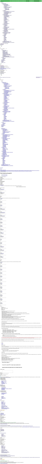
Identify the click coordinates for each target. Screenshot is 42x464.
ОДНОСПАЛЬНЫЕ (5, 129)
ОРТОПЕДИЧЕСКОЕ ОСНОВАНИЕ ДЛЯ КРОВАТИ (8, 42)
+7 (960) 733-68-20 (6, 43)
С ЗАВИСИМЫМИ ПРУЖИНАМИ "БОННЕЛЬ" (8, 134)
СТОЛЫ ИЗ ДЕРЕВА (18, 170)
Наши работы (2, 125)
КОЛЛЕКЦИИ (4, 35)
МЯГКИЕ (4, 133)
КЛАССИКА (4, 163)
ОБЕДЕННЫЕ (3, 389)
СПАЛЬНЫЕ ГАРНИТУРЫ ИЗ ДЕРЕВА (7, 41)
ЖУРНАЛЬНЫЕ (4, 153)
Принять (1, 458)
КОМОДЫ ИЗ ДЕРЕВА (5, 52)
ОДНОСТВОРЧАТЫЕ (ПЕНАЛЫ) (6, 138)
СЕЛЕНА (4, 162)
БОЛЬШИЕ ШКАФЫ (5, 142)
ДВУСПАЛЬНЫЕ (4, 130)
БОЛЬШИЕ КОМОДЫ (5, 148)
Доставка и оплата (3, 60)
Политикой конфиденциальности (6, 377)
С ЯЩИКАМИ (4, 150)
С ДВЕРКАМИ (3, 383)
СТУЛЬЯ (4, 157)
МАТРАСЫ (4, 51)
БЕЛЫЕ (3, 143)
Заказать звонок (2, 65)
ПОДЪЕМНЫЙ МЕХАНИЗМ (6, 56)
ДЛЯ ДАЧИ (2, 382)
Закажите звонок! (38, 77)
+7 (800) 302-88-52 (2, 43)
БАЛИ (3, 161)
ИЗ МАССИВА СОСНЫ (5, 144)
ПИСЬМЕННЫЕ (4, 151)
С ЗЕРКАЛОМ (4, 145)
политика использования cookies (25, 457)
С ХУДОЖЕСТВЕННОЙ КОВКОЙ (6, 131)
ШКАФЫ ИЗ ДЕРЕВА (5, 14)
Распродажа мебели (3, 398)
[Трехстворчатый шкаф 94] (4, 174)
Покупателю (2, 59)
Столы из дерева (3, 404)
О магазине (2, 57)
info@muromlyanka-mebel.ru (28, 0)
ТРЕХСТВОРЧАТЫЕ (5, 139)
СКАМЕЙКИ (4, 156)
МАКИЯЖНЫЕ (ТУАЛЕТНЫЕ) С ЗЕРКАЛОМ (8, 152)
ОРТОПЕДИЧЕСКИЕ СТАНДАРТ (6, 135)
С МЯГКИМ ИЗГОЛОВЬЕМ (6, 132)
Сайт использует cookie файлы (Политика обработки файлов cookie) (7, 455)
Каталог (2, 49)
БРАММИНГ (4, 160)
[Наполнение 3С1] (2, 189)
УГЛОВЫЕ (4, 140)
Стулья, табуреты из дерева (4, 406)
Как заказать (4, 58)
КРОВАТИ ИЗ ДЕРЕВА (6, 170)
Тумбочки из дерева (3, 405)
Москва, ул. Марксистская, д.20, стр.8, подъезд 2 (5, 77)
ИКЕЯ (3, 159)
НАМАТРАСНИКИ (5, 137)
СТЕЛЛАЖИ (4, 141)
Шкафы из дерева (3, 403)
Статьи (1, 399)
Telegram (20, 0)
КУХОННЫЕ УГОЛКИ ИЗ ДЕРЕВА (6, 32)
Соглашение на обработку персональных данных (5, 456)
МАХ (18, 0)
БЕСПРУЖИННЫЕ (5, 136)
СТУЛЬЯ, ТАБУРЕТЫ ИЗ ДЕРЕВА (6, 54)
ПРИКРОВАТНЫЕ (5, 154)
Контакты (2, 61)
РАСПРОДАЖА (4, 3)
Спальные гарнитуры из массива (4, 407)
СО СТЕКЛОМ (4, 146)
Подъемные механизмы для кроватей (5, 408)
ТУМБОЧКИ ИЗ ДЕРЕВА (5, 53)
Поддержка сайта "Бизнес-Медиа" (3, 463)
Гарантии (2, 434)
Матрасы (2, 402)
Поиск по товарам (3, 62)
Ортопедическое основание (4, 452)
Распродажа (2, 401)
